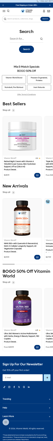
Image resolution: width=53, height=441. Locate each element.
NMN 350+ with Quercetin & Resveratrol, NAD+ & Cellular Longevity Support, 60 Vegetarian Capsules (21, 246)
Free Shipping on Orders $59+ (26, 5)
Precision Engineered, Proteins (39, 79)
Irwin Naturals (39, 87)
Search (45, 19)
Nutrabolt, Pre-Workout (14, 87)
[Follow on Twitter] (19, 387)
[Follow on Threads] (24, 387)
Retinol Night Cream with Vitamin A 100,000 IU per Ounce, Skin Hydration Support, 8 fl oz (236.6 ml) (20, 164)
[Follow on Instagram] (9, 387)
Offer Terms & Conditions (26, 94)
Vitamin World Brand (14, 78)
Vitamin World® (10, 158)
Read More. (25, 439)
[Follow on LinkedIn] (29, 387)
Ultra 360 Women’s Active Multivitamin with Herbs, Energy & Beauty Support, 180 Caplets (21, 336)
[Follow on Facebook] (14, 387)
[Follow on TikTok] (4, 387)
